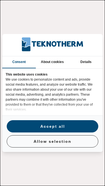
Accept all (52, 126)
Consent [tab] (19, 62)
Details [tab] (86, 62)
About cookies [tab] (52, 62)
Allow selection (52, 141)
